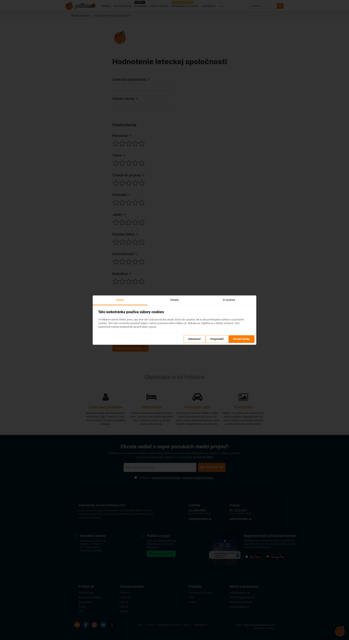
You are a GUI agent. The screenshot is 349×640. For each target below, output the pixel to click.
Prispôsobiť (217, 339)
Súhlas (120, 300)
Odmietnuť (194, 339)
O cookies (229, 300)
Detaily (174, 300)
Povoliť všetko (241, 339)
